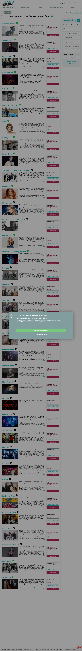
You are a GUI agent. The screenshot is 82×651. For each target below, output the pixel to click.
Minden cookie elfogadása (41, 330)
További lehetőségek (41, 334)
